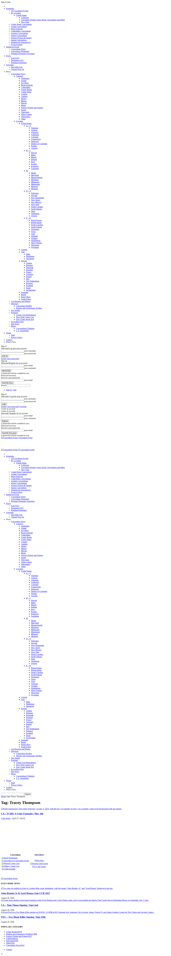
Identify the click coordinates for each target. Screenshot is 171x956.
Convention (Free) (18, 49)
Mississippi (35, 184)
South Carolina (37, 225)
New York (25, 22)
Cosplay (24, 94)
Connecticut (36, 139)
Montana (34, 189)
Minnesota (35, 182)
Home (3, 796)
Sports (23, 110)
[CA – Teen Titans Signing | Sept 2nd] (75, 900)
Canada (24, 250)
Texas (33, 232)
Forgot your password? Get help (14, 406)
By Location (16, 13)
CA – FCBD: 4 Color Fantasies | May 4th (22, 813)
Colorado (34, 137)
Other (23, 119)
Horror (23, 99)
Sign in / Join (11, 390)
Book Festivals (17, 29)
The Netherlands (32, 281)
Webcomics (25, 117)
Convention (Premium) (20, 51)
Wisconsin (35, 245)
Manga (24, 101)
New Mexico (36, 202)
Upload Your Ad (17, 69)
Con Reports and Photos (20, 301)
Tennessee (35, 229)
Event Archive (16, 45)
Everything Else (17, 322)
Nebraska (35, 193)
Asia (23, 252)
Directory (15, 304)
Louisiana (35, 168)
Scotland (29, 286)
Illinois (33, 157)
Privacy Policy (17, 337)
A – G (28, 126)
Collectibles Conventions (21, 31)
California (25, 18)
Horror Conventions (19, 36)
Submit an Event (12, 47)
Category (19, 76)
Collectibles (25, 87)
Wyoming (35, 247)
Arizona (34, 130)
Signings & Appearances (21, 42)
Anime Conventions (19, 27)
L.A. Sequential (22, 331)
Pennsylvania (36, 220)
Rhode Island (36, 223)
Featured (14, 313)
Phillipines (30, 256)
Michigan (35, 180)
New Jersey (35, 200)
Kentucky (35, 166)
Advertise (10, 65)
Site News (15, 324)
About (8, 333)
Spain (28, 288)
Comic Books (26, 90)
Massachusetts (36, 177)
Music (23, 105)
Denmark (29, 268)
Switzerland (30, 290)
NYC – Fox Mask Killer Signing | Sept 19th (23, 917)
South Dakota (36, 227)
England (29, 270)
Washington (35, 241)
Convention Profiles (24, 306)
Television (25, 112)
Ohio (33, 211)
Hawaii (34, 153)
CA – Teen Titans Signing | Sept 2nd (19, 905)
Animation (25, 78)
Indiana (34, 159)
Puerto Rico (25, 297)
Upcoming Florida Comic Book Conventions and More (43, 20)
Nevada (34, 195)
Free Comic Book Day (25, 319)
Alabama (34, 128)
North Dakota (36, 209)
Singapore (30, 259)
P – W (28, 218)
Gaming (24, 96)
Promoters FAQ (17, 60)
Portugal (29, 283)
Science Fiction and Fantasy (32, 108)
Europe (24, 261)
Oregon (34, 216)
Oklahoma (35, 214)
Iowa (33, 162)
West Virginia (36, 243)
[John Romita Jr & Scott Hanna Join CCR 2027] (57, 888)
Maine (33, 173)
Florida (34, 146)
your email (28, 365)
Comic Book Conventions (21, 24)
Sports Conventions (19, 40)
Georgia (34, 148)
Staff (13, 335)
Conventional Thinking (25, 328)
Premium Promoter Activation (23, 54)
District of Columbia (39, 144)
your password (30, 353)
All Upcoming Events (19, 11)
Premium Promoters (19, 63)
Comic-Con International (26, 315)
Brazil (23, 295)
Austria (29, 263)
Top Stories (15, 310)
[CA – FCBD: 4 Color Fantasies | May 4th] (61, 809)
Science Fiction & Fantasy (21, 38)
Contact (9, 340)
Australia (24, 292)
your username (30, 351)
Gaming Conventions (19, 33)
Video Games (26, 114)
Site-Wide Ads (16, 67)
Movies (24, 103)
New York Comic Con (25, 317)
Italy (28, 279)
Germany (29, 274)
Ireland (29, 277)
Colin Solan (5, 818)
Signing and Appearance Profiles (29, 308)
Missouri (34, 186)
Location (19, 121)
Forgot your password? (10, 359)
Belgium (29, 265)
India (28, 254)
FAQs (8, 56)
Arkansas (34, 132)
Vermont (34, 236)
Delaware (35, 141)
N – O (28, 191)
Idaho (33, 155)
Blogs (13, 326)
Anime (23, 81)
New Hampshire (37, 198)
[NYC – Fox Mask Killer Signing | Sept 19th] (77, 912)
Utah (33, 234)
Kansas (34, 164)
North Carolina (37, 207)
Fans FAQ (15, 58)
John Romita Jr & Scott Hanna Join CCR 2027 (25, 893)
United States (21, 15)
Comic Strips (26, 92)
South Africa (26, 299)
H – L (28, 150)
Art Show (25, 83)
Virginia (34, 238)
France (28, 272)
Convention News (18, 74)
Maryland (35, 175)
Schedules (10, 9)
